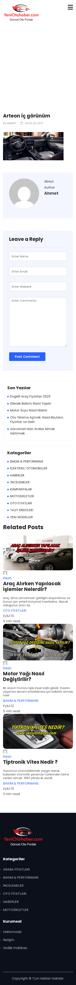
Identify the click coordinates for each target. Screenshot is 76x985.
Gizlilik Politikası (15, 948)
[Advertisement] (38, 65)
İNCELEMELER (20, 482)
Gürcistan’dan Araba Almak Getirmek (32, 431)
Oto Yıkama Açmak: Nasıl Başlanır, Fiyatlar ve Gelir (37, 419)
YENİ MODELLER (21, 517)
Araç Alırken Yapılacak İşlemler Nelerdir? (32, 586)
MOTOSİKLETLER (22, 496)
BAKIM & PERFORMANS (26, 461)
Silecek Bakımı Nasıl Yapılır (30, 403)
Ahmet (11, 123)
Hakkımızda (12, 931)
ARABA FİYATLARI (16, 869)
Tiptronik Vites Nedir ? (30, 762)
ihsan (7, 578)
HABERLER (17, 475)
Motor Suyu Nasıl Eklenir (28, 410)
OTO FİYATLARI (21, 503)
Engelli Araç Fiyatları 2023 (30, 396)
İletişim (8, 940)
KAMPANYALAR (21, 489)
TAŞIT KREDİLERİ (21, 510)
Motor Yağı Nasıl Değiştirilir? (23, 676)
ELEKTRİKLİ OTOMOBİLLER (28, 468)
